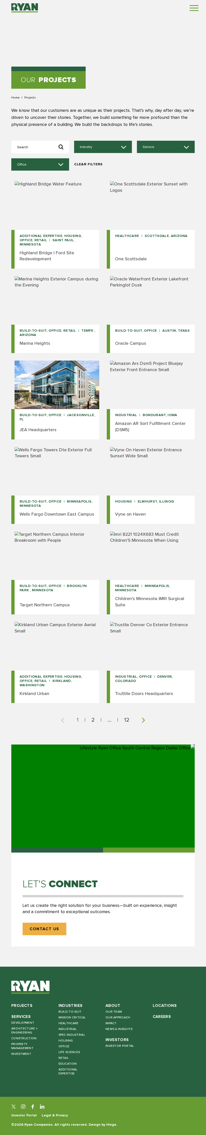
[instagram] (23, 1106)
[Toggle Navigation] (194, 8)
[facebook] (32, 1106)
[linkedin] (42, 1106)
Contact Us (44, 929)
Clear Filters (88, 164)
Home (15, 97)
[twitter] (13, 1106)
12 (126, 720)
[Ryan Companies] (24, 7)
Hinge (111, 1124)
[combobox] (103, 147)
